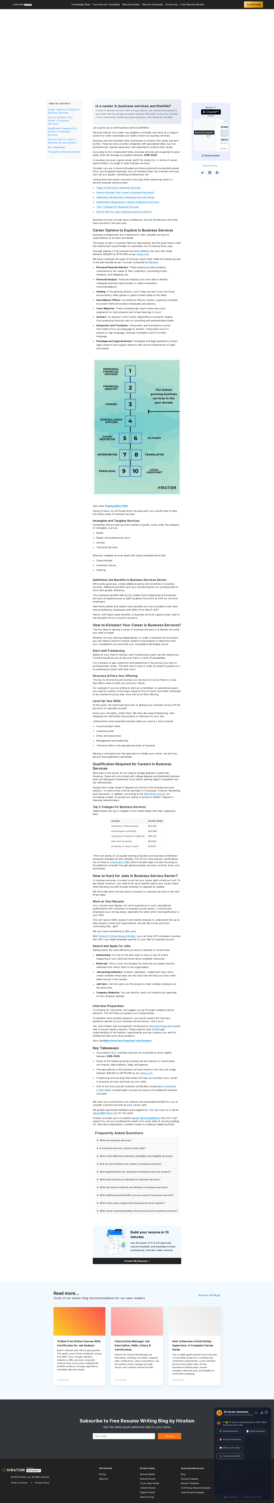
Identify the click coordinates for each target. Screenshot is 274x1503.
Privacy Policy (42, 1483)
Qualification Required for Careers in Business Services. (128, 202)
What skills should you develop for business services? (130, 1179)
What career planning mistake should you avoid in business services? (139, 1210)
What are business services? (116, 1140)
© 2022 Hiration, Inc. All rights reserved (30, 1477)
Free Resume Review (192, 4)
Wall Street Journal (154, 793)
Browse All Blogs (209, 1295)
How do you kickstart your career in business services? (131, 1163)
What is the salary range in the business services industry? (132, 1203)
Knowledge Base (80, 4)
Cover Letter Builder (150, 1483)
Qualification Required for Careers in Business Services (62, 131)
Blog (183, 1474)
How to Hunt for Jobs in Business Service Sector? (62, 141)
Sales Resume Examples (192, 1492)
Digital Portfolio (147, 1492)
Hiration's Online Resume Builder (117, 936)
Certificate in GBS (120, 862)
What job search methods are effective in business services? (134, 1187)
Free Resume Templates (106, 4)
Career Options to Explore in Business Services (64, 111)
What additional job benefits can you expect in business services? (137, 1195)
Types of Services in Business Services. (118, 187)
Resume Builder (131, 4)
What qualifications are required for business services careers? (135, 1171)
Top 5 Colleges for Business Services (117, 206)
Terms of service (19, 1483)
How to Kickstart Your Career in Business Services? (60, 120)
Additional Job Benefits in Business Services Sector (125, 197)
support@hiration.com (105, 1113)
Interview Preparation (161, 1026)
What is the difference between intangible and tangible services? (136, 1156)
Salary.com (143, 254)
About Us (103, 1479)
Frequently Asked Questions (64, 151)
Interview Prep (147, 1497)
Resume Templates (190, 1483)
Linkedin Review (148, 1488)
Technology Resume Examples (196, 1488)
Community (171, 4)
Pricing (102, 1474)
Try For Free (253, 4)
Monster (153, 262)
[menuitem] (80, 4)
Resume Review (147, 1479)
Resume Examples (152, 4)
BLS (110, 151)
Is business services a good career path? (123, 1148)
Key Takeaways (56, 147)
